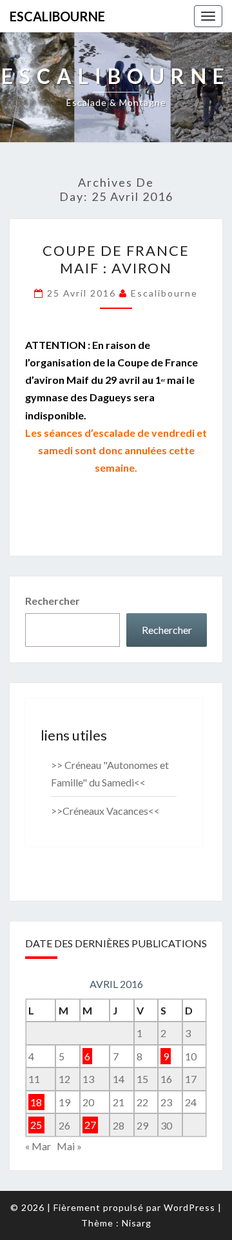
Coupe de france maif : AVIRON (116, 259)
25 (36, 1125)
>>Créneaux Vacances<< (105, 810)
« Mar (38, 1146)
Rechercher (52, 600)
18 (36, 1102)
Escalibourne (57, 16)
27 (90, 1125)
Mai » (69, 1146)
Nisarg (136, 1222)
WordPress (189, 1207)
